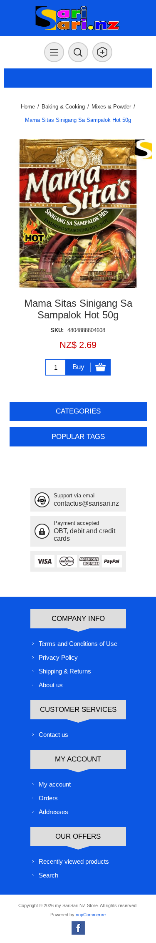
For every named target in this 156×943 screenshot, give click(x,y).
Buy (78, 367)
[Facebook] (78, 928)
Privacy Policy (58, 657)
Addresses (53, 811)
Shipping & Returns (65, 671)
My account (55, 784)
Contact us (53, 734)
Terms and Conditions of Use (78, 643)
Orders (48, 798)
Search (48, 875)
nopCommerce (91, 914)
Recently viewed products (74, 861)
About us (51, 684)
